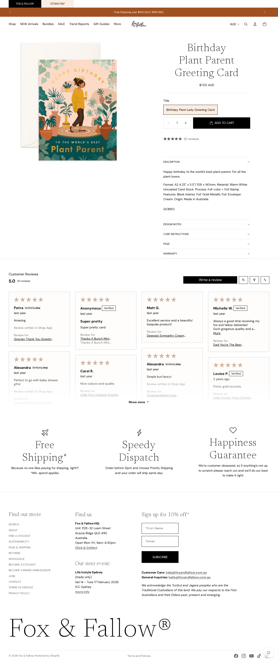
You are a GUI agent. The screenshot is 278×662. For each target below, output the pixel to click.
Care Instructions (176, 234)
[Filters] (254, 280)
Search (14, 524)
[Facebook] (236, 656)
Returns (14, 553)
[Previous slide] (10, 12)
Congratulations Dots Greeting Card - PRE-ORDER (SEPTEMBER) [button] (167, 395)
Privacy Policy (19, 593)
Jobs (12, 576)
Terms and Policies (139, 656)
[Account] (255, 24)
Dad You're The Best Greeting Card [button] (227, 345)
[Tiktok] (259, 656)
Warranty (170, 253)
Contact (15, 582)
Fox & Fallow (25, 3)
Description (171, 162)
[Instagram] (243, 656)
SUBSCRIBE (160, 557)
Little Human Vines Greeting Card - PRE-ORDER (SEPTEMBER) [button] (232, 398)
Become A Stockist (22, 564)
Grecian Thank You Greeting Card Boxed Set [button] (33, 339)
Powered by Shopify (47, 655)
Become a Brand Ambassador (29, 570)
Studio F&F (57, 3)
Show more (137, 402)
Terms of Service (21, 587)
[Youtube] (251, 656)
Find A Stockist (19, 536)
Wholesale (17, 559)
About (13, 530)
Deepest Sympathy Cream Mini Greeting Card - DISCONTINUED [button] (165, 336)
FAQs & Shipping (20, 547)
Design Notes (172, 224)
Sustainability (19, 542)
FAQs (166, 244)
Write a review (210, 280)
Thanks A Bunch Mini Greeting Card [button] (94, 339)
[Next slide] (264, 12)
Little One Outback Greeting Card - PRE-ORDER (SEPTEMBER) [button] (100, 395)
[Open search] (243, 280)
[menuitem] (117, 24)
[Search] (246, 24)
